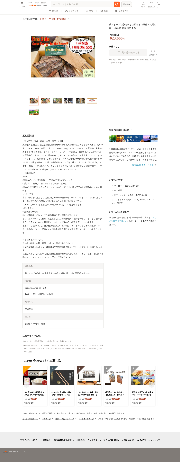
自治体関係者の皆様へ (64, 440)
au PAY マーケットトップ (148, 440)
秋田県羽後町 (32, 19)
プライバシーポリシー (30, 440)
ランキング (74, 11)
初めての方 (123, 11)
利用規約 (81, 440)
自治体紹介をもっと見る (143, 165)
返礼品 (55, 11)
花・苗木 (60, 413)
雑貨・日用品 (47, 413)
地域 (91, 11)
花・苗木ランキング (86, 419)
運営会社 (47, 440)
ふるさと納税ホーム (30, 413)
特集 (106, 11)
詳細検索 (126, 4)
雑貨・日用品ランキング (64, 419)
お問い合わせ (128, 440)
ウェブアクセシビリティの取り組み (103, 440)
